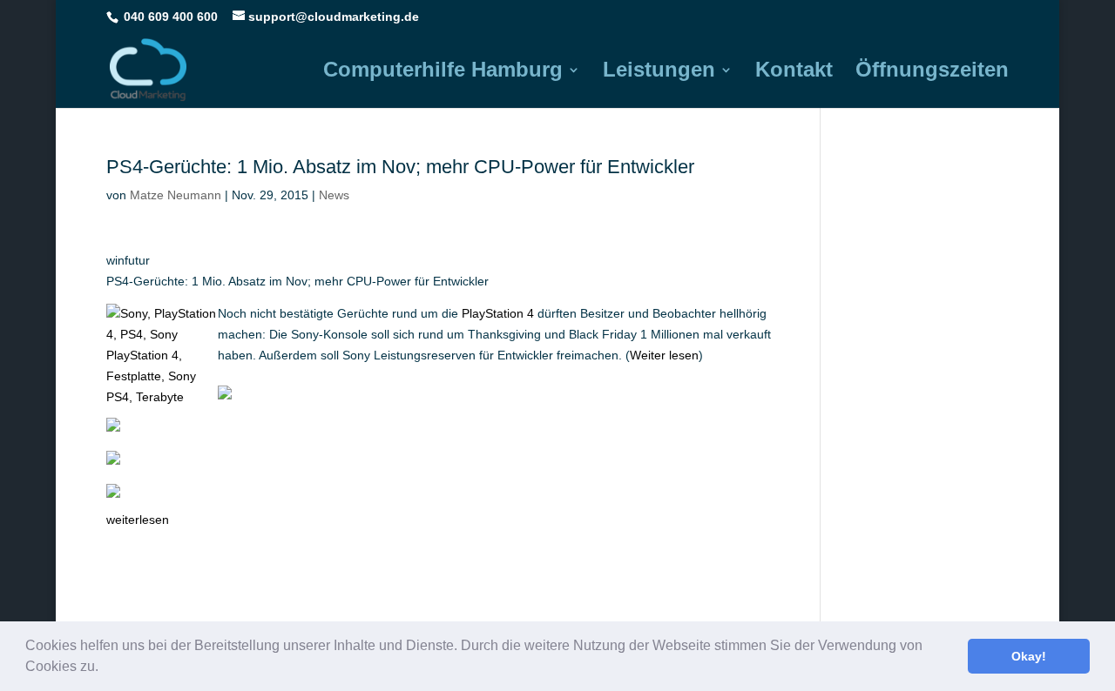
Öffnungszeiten (932, 72)
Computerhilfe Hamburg (443, 72)
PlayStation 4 (498, 313)
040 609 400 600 (170, 16)
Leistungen (659, 72)
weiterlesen (137, 520)
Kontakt (794, 72)
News (334, 195)
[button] (104, 668)
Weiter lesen (664, 355)
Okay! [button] (1028, 656)
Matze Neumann (175, 195)
